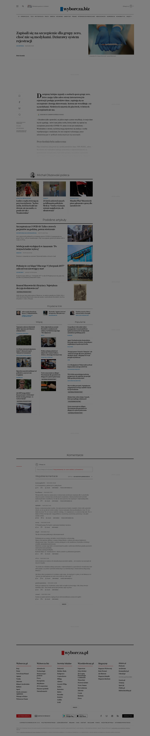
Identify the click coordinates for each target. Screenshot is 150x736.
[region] (75, 95)
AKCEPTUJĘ (102, 112)
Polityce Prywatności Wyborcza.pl (69, 104)
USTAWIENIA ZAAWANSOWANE (53, 112)
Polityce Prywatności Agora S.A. (89, 104)
